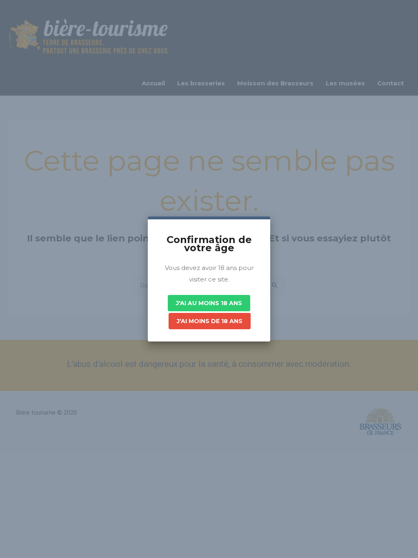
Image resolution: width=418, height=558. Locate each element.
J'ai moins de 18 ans (209, 321)
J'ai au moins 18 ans (209, 303)
